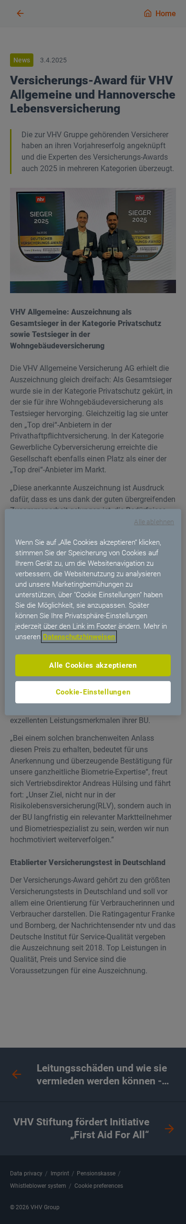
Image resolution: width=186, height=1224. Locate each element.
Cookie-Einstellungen (93, 692)
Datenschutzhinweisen (79, 636)
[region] (93, 612)
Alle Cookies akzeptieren (93, 665)
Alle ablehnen (154, 522)
